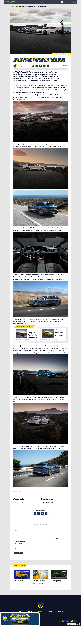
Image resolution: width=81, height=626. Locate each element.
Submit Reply (59, 538)
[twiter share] (71, 621)
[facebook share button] (40, 66)
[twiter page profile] (42, 513)
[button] (73, 624)
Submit (18, 552)
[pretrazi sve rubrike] (62, 2)
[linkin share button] (36, 66)
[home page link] (10, 2)
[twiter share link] (33, 66)
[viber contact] (46, 513)
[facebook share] (63, 621)
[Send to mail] (67, 621)
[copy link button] (48, 66)
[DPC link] (71, 2)
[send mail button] (44, 66)
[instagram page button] (38, 513)
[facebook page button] (35, 513)
